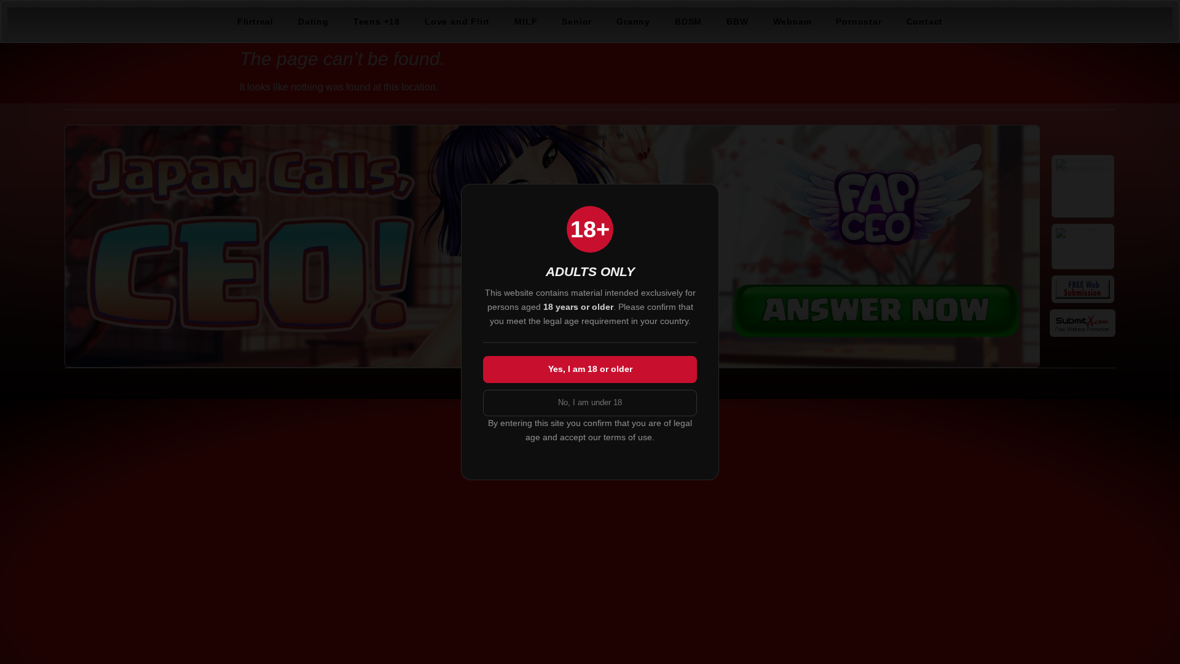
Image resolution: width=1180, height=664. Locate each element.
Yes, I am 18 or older (590, 369)
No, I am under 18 (590, 402)
